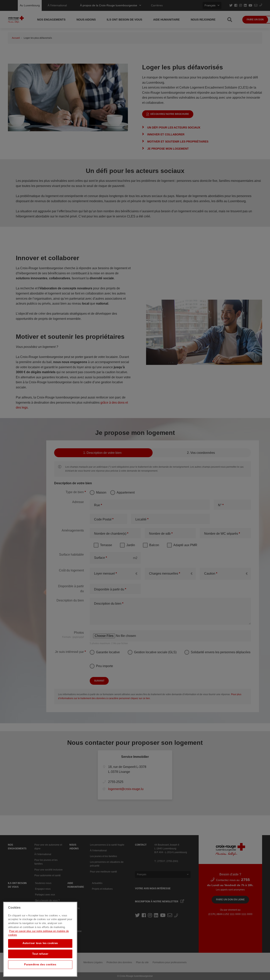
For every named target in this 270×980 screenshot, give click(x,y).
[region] (40, 939)
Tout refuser (40, 953)
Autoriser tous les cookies (40, 943)
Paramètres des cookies (40, 964)
